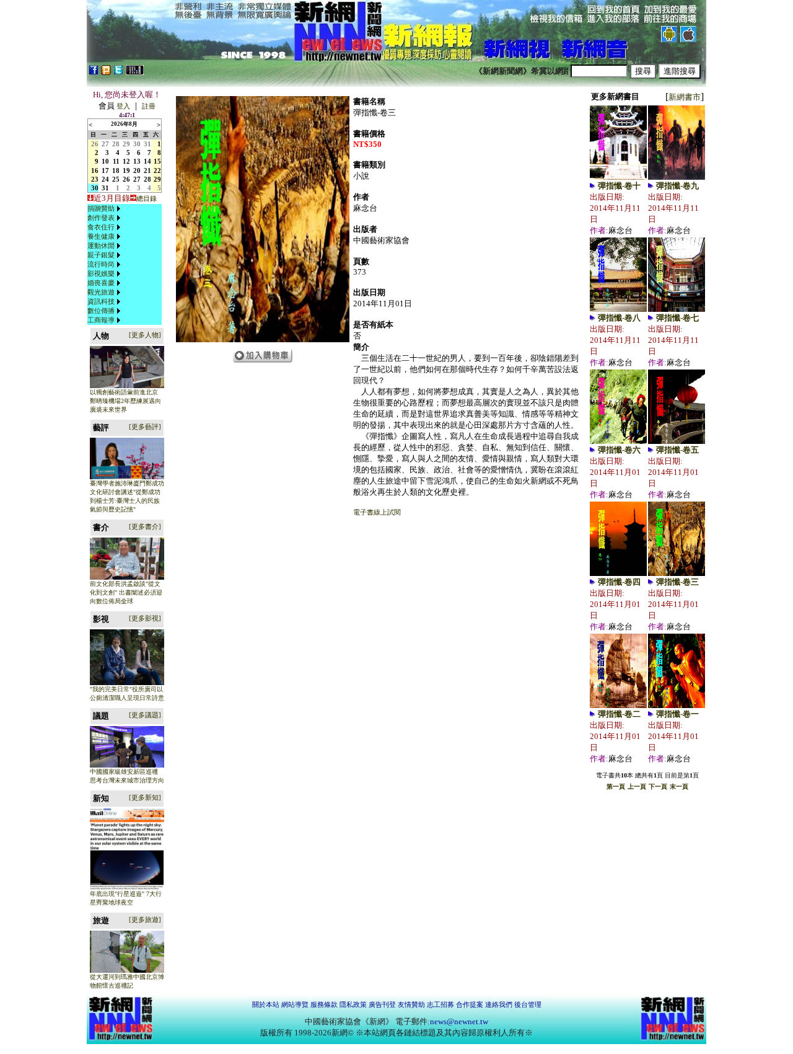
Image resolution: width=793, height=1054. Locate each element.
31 (147, 144)
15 (157, 161)
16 (95, 170)
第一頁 (616, 786)
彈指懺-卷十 (619, 185)
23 (95, 179)
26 (95, 144)
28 (116, 144)
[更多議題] (145, 715)
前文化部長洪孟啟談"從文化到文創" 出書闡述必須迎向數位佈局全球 (126, 592)
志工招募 (440, 1004)
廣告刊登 (382, 1004)
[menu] (105, 264)
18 (116, 170)
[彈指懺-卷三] (262, 339)
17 (105, 170)
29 (126, 144)
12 (126, 161)
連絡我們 (498, 1004)
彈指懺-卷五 (677, 449)
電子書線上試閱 (377, 512)
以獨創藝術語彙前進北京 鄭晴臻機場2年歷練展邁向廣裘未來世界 (125, 401)
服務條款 (324, 1004)
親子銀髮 (101, 255)
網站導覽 (295, 1004)
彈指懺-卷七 (677, 317)
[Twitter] (118, 72)
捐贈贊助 (101, 208)
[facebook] (94, 72)
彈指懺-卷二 (619, 714)
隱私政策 (353, 1004)
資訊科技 (101, 301)
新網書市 (684, 97)
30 (137, 144)
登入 (123, 106)
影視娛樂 (101, 273)
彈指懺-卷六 (619, 449)
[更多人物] (145, 335)
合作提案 (469, 1004)
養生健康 (101, 236)
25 (116, 179)
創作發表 (101, 217)
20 (137, 170)
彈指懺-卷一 (677, 714)
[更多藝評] (145, 426)
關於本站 (265, 1004)
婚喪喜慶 (101, 282)
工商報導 (101, 320)
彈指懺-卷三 (677, 582)
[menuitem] (105, 208)
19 (126, 170)
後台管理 (527, 1004)
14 (147, 161)
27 (105, 144)
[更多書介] (145, 526)
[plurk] (106, 72)
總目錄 (146, 198)
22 (157, 170)
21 (147, 170)
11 (116, 161)
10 (105, 161)
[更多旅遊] (145, 919)
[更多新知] (145, 797)
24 (105, 179)
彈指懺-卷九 (677, 185)
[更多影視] (145, 618)
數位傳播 (101, 310)
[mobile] (135, 72)
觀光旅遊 (101, 292)
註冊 (149, 106)
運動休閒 (101, 245)
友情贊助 (411, 1004)
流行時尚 (101, 264)
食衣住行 (101, 227)
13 (137, 161)
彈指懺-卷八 (619, 317)
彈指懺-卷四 (619, 582)
